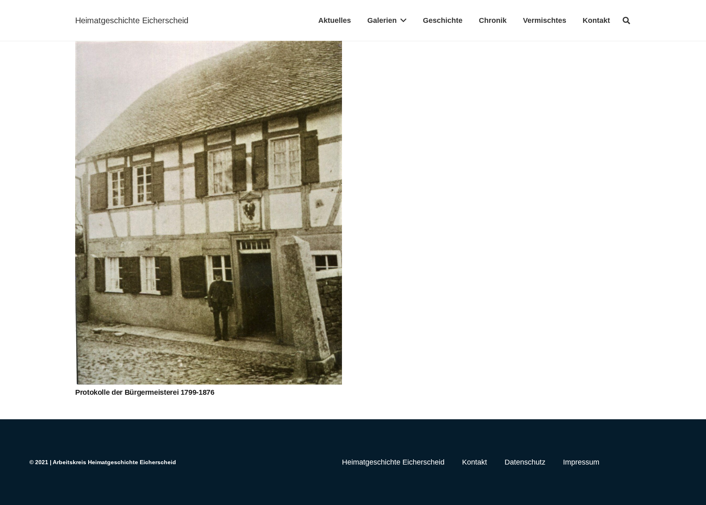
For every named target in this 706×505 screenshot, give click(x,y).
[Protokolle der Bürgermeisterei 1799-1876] (208, 213)
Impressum (581, 462)
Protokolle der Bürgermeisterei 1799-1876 (144, 392)
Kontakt (474, 462)
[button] (402, 20)
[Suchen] (626, 20)
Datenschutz (525, 462)
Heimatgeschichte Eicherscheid (393, 462)
